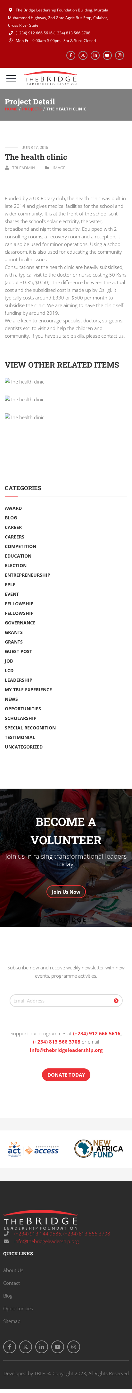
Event (12, 594)
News (11, 699)
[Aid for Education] (66, 417)
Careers (14, 537)
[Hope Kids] (66, 399)
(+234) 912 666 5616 (34, 33)
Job (9, 661)
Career (13, 527)
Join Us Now (66, 892)
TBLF (39, 1373)
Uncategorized (24, 747)
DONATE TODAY (66, 1075)
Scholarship (21, 718)
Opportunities (23, 709)
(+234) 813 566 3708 (72, 33)
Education (18, 556)
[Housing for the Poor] (66, 381)
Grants (14, 632)
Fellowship (19, 604)
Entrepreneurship (27, 575)
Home (11, 109)
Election (16, 565)
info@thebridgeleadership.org (66, 1050)
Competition (20, 546)
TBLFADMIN (23, 168)
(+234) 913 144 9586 (37, 1233)
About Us (13, 1270)
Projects (32, 109)
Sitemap (12, 1321)
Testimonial (20, 737)
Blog (11, 518)
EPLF (10, 584)
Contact (11, 1283)
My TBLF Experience (28, 689)
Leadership (18, 680)
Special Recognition (30, 728)
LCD (9, 670)
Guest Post (18, 651)
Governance (20, 623)
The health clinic (36, 157)
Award (13, 508)
